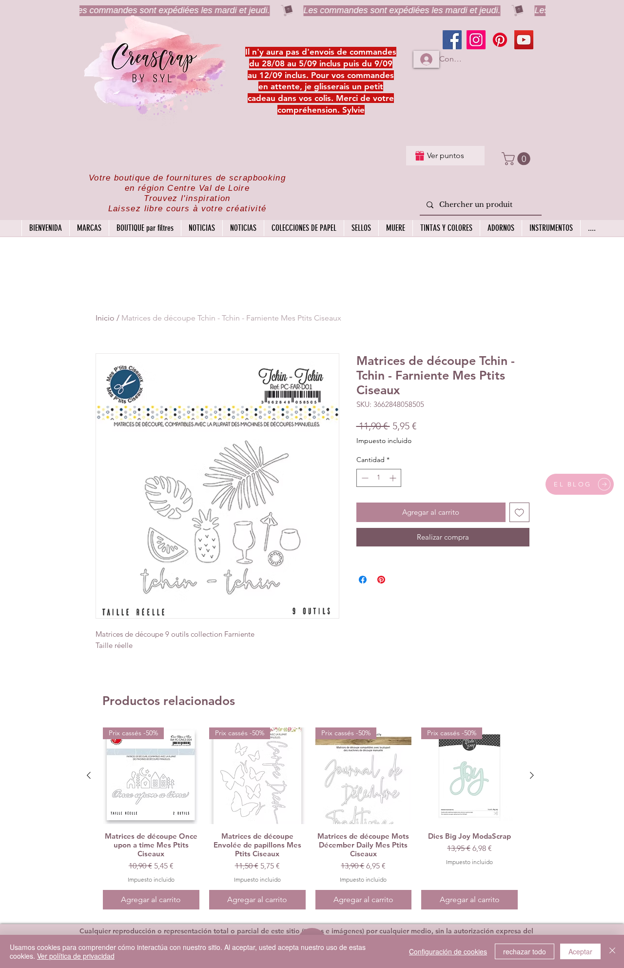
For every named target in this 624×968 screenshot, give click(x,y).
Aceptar (580, 951)
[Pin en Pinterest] (381, 579)
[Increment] (394, 477)
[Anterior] (89, 775)
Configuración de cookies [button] (448, 951)
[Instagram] (476, 39)
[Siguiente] (532, 775)
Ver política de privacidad (76, 956)
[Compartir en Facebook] (363, 579)
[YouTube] (523, 39)
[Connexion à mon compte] (426, 59)
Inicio (105, 318)
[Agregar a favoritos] (519, 513)
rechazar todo (524, 951)
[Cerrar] (612, 951)
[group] (310, 818)
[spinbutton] (379, 477)
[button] (517, 158)
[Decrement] (364, 477)
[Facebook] (452, 39)
